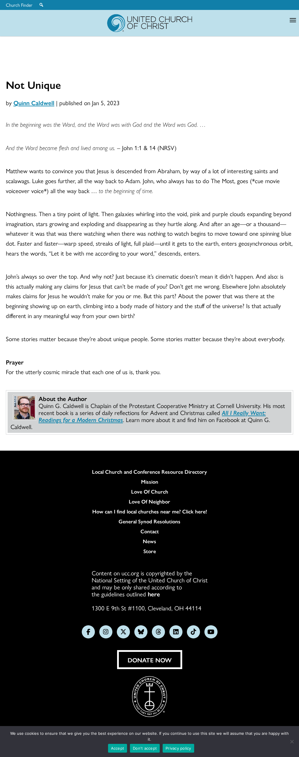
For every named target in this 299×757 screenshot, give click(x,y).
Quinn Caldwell (33, 102)
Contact (149, 531)
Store (149, 551)
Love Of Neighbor (149, 501)
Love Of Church (149, 491)
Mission (149, 481)
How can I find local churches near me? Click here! (149, 511)
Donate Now (150, 659)
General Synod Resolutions (149, 521)
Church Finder (19, 5)
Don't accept (145, 748)
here (154, 593)
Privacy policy (178, 748)
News (149, 541)
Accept (117, 748)
